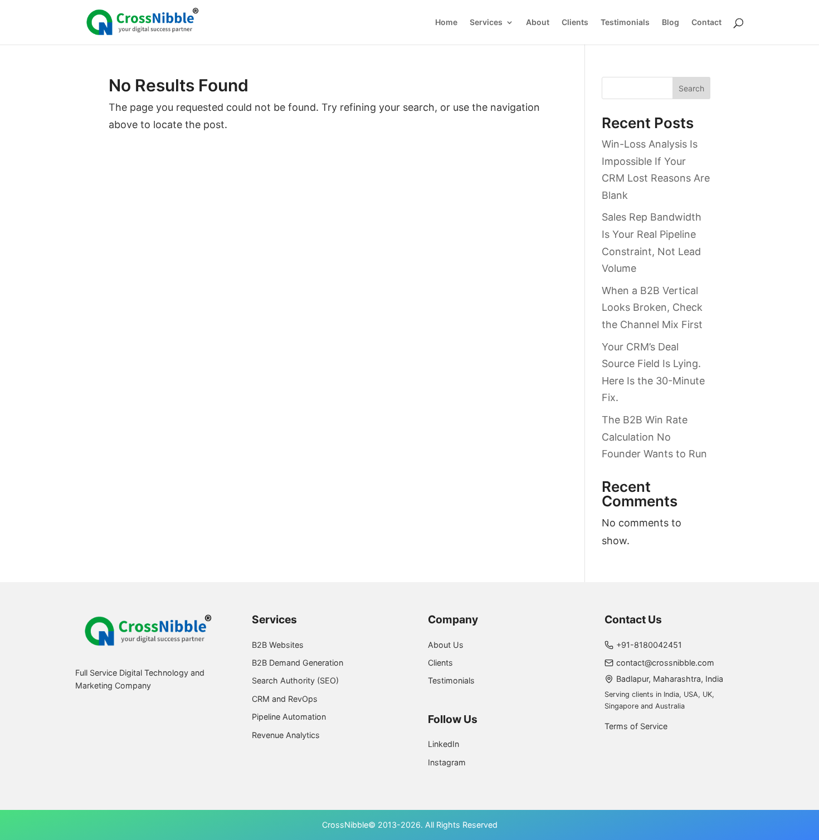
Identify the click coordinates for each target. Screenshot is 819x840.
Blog (670, 22)
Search (691, 88)
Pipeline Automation (289, 716)
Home (446, 22)
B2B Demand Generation (297, 662)
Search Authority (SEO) (295, 680)
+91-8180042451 (649, 644)
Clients (575, 22)
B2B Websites (278, 644)
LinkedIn (443, 744)
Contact (706, 22)
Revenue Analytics (286, 735)
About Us (446, 644)
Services (486, 22)
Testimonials (625, 22)
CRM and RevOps (285, 699)
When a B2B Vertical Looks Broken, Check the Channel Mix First (652, 307)
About (537, 22)
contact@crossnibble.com (665, 662)
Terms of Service (635, 726)
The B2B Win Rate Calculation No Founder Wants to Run (654, 437)
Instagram (447, 762)
